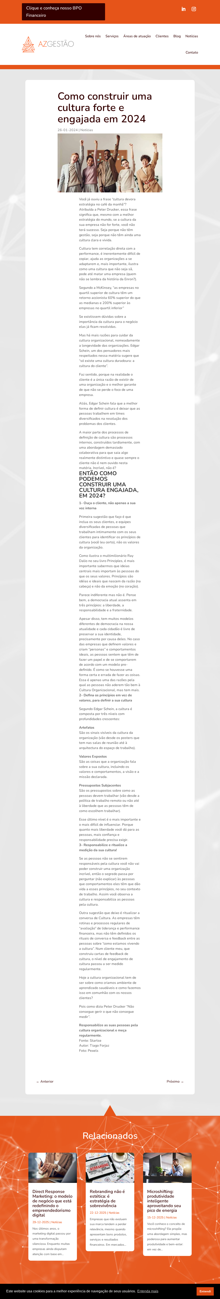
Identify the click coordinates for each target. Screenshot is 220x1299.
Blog (177, 36)
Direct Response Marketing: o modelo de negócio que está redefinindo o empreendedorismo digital (52, 1203)
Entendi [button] (205, 1291)
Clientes (162, 36)
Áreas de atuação (137, 36)
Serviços (112, 36)
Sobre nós (93, 36)
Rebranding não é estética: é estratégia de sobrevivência (107, 1199)
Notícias (191, 36)
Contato (192, 52)
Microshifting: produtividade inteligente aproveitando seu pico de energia (164, 1201)
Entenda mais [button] (147, 1291)
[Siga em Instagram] (193, 9)
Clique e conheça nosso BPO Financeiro (54, 11)
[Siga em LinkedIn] (183, 9)
